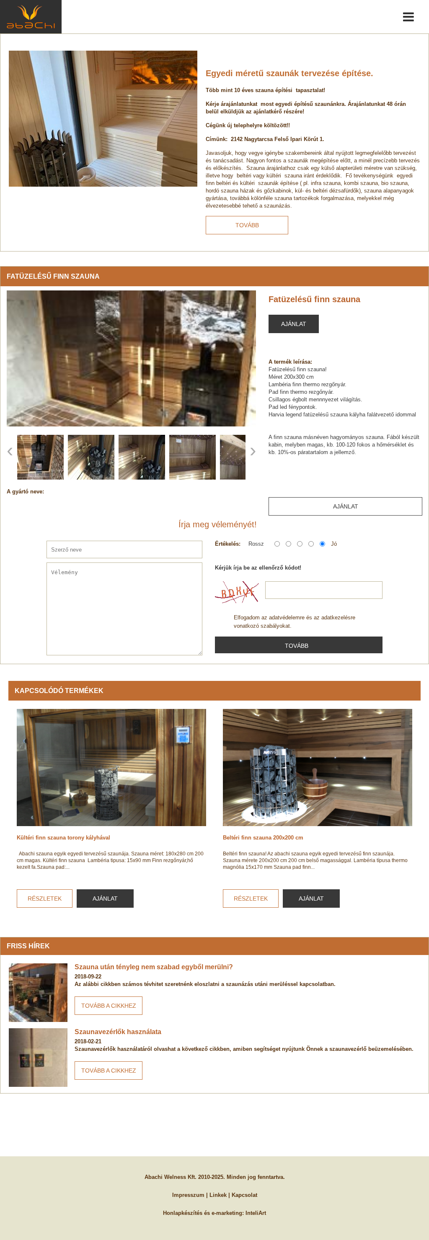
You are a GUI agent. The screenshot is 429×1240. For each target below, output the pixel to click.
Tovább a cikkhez (108, 1005)
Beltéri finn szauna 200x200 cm (263, 837)
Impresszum (188, 1195)
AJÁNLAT (105, 898)
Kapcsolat (244, 1195)
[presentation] (10, 450)
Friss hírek (28, 946)
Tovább (247, 225)
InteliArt (256, 1213)
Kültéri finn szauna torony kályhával (63, 837)
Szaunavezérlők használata (118, 1031)
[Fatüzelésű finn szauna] (131, 358)
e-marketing (227, 1213)
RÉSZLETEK (45, 898)
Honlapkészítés (182, 1213)
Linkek (218, 1195)
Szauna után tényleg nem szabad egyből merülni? (154, 966)
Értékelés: (227, 544)
